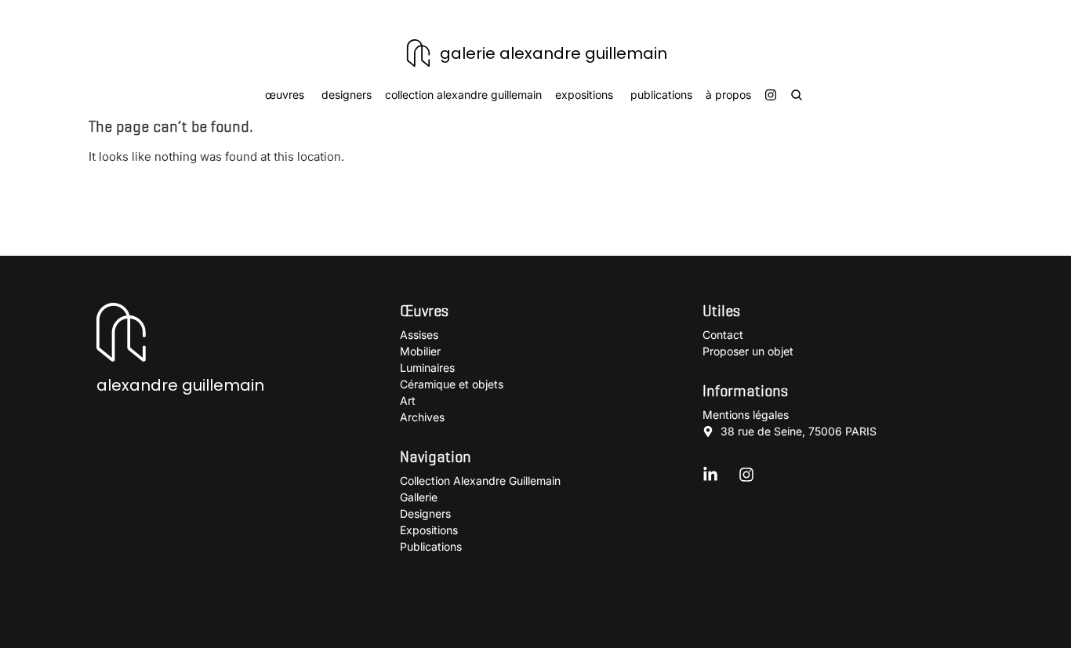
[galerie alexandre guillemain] (418, 53)
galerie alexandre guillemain (553, 53)
